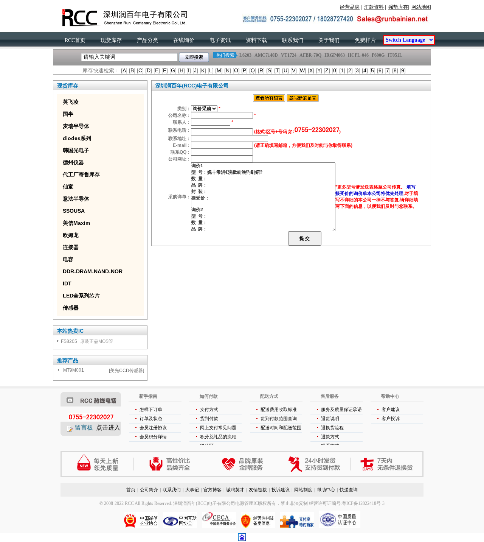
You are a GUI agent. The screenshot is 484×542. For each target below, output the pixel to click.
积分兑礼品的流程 (218, 436)
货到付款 (209, 418)
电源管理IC (246, 503)
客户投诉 (391, 418)
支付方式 (209, 409)
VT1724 (288, 55)
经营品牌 (350, 7)
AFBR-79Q (310, 55)
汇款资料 (374, 7)
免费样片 (365, 40)
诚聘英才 (235, 489)
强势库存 (398, 7)
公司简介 (149, 489)
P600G (378, 55)
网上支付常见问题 (218, 427)
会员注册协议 (153, 427)
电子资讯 (220, 40)
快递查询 (349, 489)
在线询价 (183, 40)
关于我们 (329, 40)
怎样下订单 (151, 409)
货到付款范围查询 (279, 418)
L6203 (245, 55)
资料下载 (256, 40)
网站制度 (303, 489)
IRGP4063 (334, 55)
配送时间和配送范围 (281, 427)
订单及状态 (151, 418)
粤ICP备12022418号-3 (363, 503)
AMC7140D (266, 55)
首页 (130, 489)
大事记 (192, 489)
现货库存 (111, 40)
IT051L (395, 55)
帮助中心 (326, 489)
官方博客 (212, 489)
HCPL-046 (358, 55)
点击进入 (108, 427)
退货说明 (330, 418)
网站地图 (421, 7)
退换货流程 (332, 427)
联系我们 (292, 40)
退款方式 (330, 436)
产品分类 (147, 40)
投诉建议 (280, 489)
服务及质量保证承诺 (341, 409)
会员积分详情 (153, 436)
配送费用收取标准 (279, 409)
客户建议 (391, 409)
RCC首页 (75, 40)
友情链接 (258, 489)
